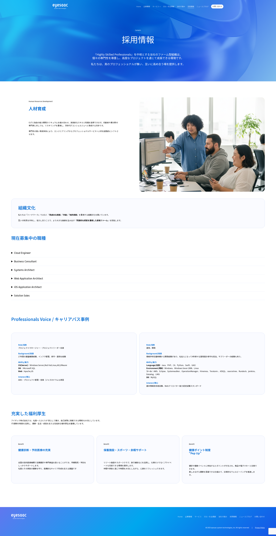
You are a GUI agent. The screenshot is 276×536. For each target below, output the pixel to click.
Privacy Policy (260, 527)
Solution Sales (22, 295)
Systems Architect (24, 270)
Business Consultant (25, 261)
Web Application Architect (28, 278)
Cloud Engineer (22, 253)
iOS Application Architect (28, 287)
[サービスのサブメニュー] (160, 6)
